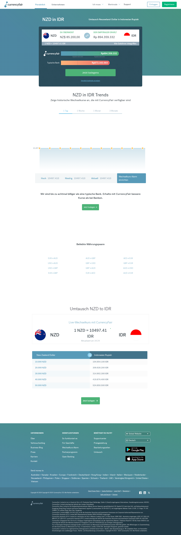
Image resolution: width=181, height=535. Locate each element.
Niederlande (139, 475)
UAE (111, 478)
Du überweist (67, 32)
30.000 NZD (40, 373)
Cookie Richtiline (107, 491)
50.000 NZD (40, 385)
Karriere (34, 456)
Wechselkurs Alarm (70, 447)
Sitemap (114, 494)
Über (33, 438)
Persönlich (40, 4)
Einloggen (153, 4)
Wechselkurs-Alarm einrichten (128, 178)
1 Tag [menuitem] (65, 111)
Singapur (65, 478)
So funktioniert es (69, 438)
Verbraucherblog (38, 443)
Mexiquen (128, 475)
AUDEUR (128, 273)
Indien (105, 475)
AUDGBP (90, 258)
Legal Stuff (117, 491)
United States (141, 478)
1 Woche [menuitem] (80, 111)
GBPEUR (128, 263)
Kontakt (34, 461)
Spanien (85, 478)
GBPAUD (90, 268)
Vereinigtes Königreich (124, 478)
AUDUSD (128, 268)
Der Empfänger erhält (105, 32)
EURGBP (53, 273)
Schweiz (94, 478)
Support (127, 4)
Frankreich (72, 475)
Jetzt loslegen (90, 207)
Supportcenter (100, 438)
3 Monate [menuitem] (113, 111)
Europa (62, 475)
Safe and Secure (105, 494)
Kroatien (53, 475)
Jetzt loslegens (90, 72)
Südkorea (75, 478)
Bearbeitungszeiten (102, 447)
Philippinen (48, 478)
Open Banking (68, 456)
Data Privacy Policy (94, 491)
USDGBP (53, 268)
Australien (35, 475)
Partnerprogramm (69, 452)
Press (33, 452)
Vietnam (34, 481)
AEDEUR (128, 258)
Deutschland (84, 475)
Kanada (45, 475)
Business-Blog (37, 447)
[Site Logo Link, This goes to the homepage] (18, 4)
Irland (112, 475)
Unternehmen (58, 4)
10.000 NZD (40, 361)
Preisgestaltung (100, 443)
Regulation (126, 491)
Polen (57, 478)
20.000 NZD (40, 367)
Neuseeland (36, 478)
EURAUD (53, 258)
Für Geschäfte (68, 443)
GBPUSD (90, 263)
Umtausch (98, 452)
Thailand (103, 478)
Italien (119, 475)
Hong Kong (96, 475)
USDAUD (53, 263)
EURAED (90, 273)
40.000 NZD (40, 379)
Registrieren (169, 4)
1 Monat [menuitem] (97, 111)
